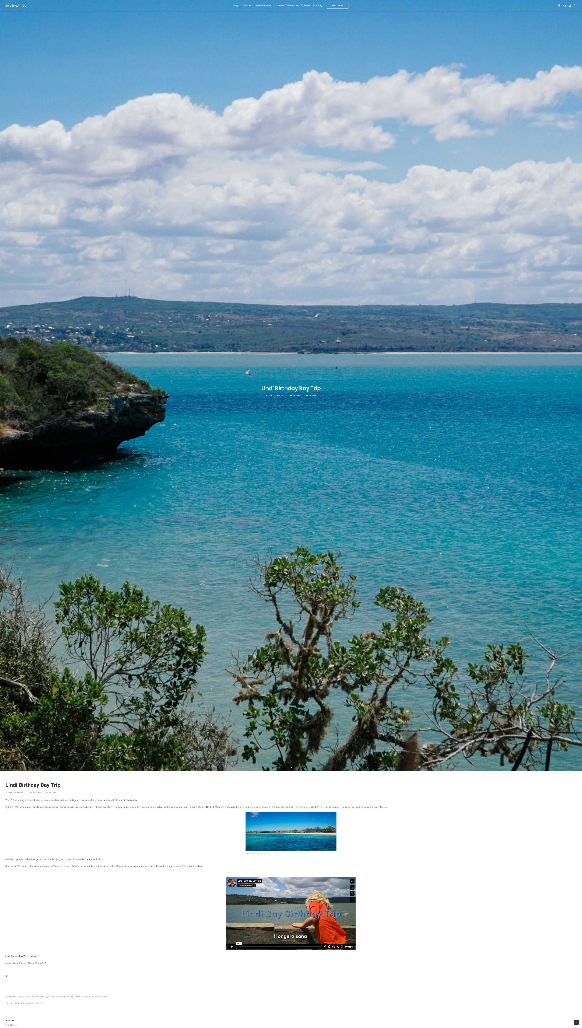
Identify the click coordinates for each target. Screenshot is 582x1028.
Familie (297, 395)
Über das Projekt (264, 5)
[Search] (574, 5)
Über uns (247, 5)
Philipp (313, 395)
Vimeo (34, 956)
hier (72, 996)
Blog (236, 5)
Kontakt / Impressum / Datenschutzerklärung (299, 5)
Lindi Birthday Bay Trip (16, 956)
